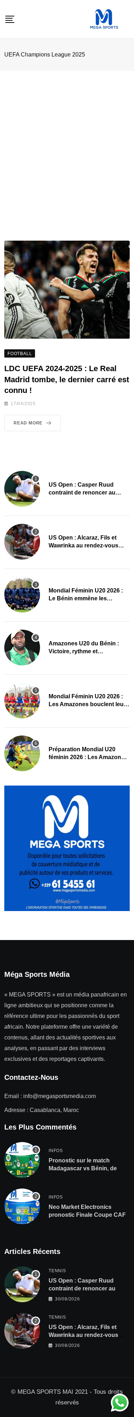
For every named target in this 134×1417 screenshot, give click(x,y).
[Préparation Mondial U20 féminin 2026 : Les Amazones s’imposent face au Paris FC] (22, 753)
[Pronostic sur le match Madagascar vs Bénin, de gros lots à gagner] (22, 1160)
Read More (28, 422)
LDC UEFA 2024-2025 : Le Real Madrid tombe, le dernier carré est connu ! (66, 379)
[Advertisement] (67, 141)
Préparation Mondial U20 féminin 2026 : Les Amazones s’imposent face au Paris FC (88, 757)
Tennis (57, 1270)
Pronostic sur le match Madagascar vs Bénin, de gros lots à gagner (83, 1168)
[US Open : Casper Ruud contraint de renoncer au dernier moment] (22, 489)
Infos (56, 1150)
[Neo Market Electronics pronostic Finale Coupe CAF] (22, 1206)
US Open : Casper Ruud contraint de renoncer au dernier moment (82, 493)
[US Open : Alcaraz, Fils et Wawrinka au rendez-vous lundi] (22, 542)
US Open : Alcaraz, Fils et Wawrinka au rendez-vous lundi (83, 546)
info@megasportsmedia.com (59, 1096)
